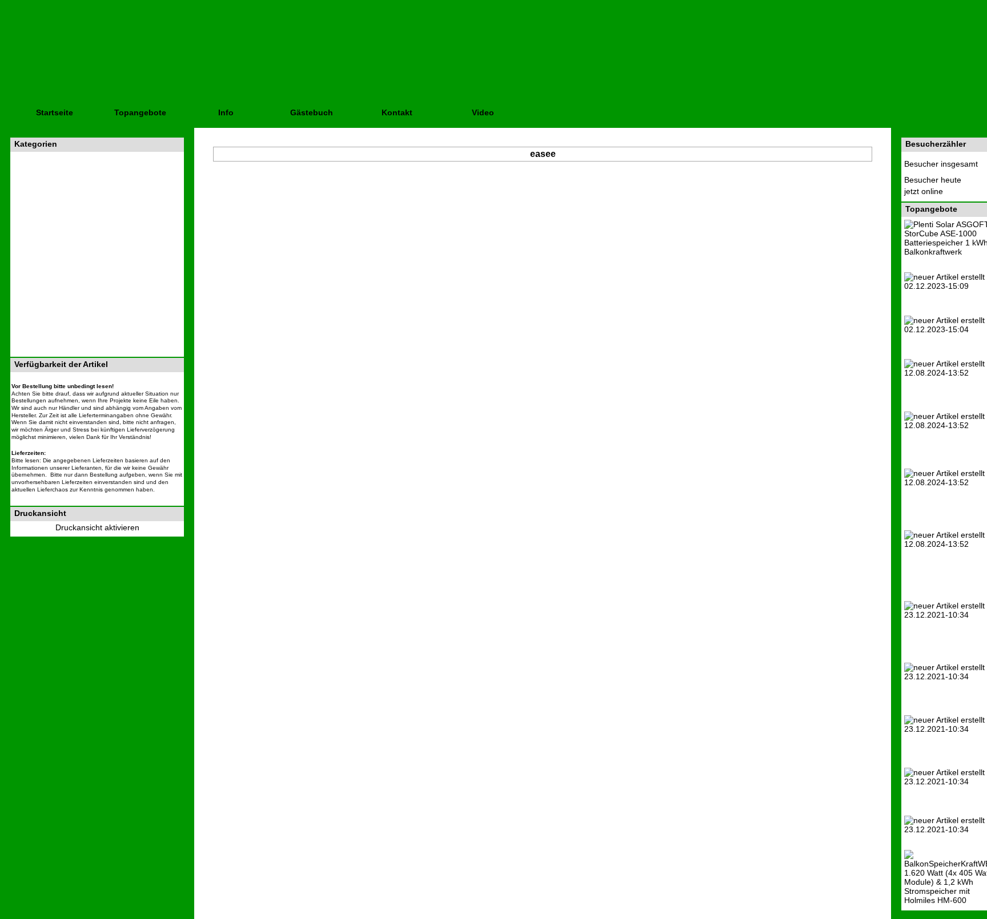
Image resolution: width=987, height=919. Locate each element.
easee (543, 154)
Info (226, 112)
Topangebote (140, 112)
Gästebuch (311, 112)
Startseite (54, 112)
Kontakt (397, 112)
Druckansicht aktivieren (97, 527)
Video (483, 112)
